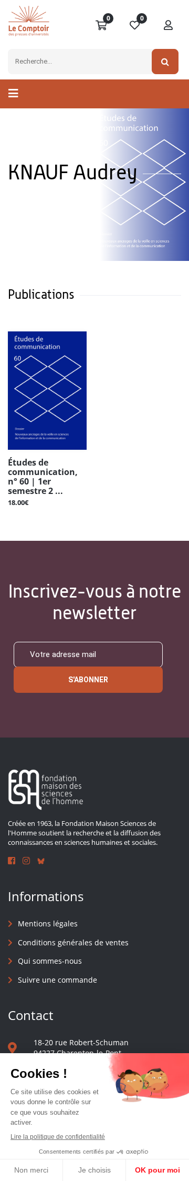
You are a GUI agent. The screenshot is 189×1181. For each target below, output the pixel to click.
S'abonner (88, 679)
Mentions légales (48, 923)
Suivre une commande (57, 980)
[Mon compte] (168, 25)
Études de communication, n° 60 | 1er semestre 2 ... (43, 477)
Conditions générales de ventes (73, 942)
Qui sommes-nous (50, 961)
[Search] (165, 61)
